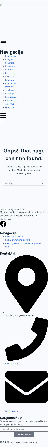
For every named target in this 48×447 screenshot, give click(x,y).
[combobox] (21, 183)
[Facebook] (3, 224)
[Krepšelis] (1, 122)
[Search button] (42, 182)
